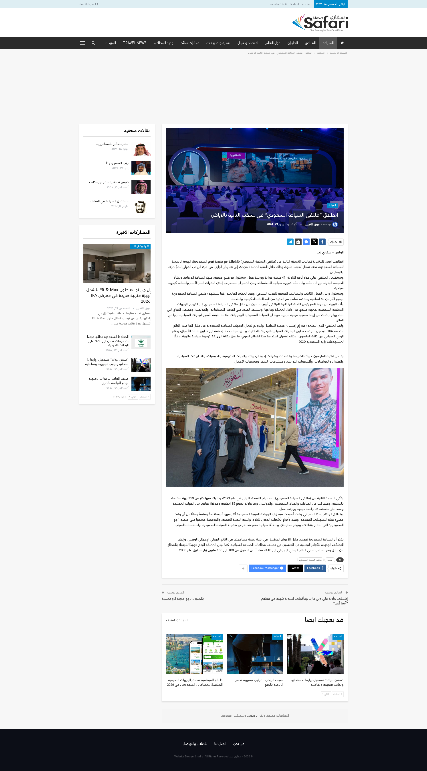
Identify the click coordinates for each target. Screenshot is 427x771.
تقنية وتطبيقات (218, 43)
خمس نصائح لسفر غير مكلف (109, 182)
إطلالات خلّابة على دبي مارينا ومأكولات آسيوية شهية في (304, 601)
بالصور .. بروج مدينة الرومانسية (183, 598)
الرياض (330, 560)
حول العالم (272, 43)
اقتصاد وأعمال (248, 43)
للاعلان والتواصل (278, 4)
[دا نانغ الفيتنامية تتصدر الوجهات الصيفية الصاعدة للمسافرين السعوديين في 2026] (194, 654)
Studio (199, 757)
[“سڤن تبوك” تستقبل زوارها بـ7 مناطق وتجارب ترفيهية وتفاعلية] (315, 654)
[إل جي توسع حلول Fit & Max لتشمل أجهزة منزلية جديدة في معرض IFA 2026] (117, 263)
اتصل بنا (294, 4)
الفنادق (310, 43)
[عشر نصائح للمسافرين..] (141, 149)
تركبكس (252, 715)
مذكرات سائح (190, 43)
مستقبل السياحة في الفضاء (109, 201)
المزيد (112, 43)
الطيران (293, 43)
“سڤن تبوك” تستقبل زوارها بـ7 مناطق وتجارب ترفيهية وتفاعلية (107, 362)
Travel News (135, 43)
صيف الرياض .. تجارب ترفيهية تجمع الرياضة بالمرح (109, 381)
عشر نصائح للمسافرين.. (112, 144)
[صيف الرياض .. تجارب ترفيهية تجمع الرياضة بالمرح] (255, 654)
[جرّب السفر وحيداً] (141, 168)
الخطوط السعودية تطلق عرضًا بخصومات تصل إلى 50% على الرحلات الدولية (108, 341)
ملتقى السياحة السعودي (310, 560)
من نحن (306, 4)
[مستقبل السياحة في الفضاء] (141, 206)
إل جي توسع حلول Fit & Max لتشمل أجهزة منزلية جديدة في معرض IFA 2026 (118, 295)
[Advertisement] (213, 89)
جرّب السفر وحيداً (117, 163)
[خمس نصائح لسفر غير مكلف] (141, 187)
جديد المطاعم (163, 43)
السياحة (328, 43)
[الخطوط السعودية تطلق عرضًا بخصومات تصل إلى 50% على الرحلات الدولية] (141, 342)
